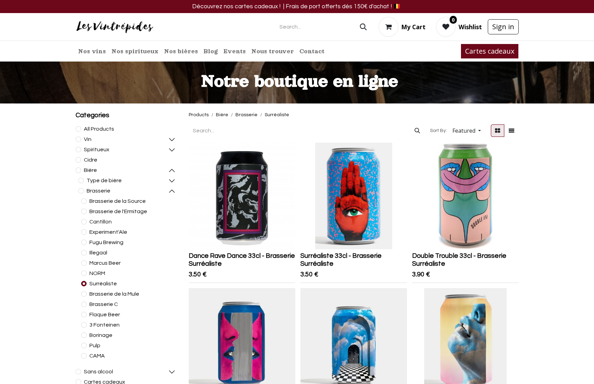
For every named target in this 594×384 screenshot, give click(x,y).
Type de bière (104, 180)
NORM (97, 273)
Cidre (90, 160)
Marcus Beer (105, 263)
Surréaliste (103, 283)
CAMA (97, 356)
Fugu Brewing (106, 242)
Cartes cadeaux (489, 51)
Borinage (100, 335)
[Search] (363, 27)
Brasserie (98, 191)
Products (199, 114)
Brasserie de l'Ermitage (118, 211)
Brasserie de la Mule (114, 294)
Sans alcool (98, 371)
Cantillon (100, 221)
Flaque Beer (104, 314)
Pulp (94, 345)
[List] (511, 130)
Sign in (503, 26)
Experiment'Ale (108, 232)
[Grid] (498, 130)
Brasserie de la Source (117, 201)
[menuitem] (92, 51)
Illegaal (98, 252)
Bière (90, 170)
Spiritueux (96, 149)
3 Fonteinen (104, 325)
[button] (466, 130)
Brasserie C (103, 304)
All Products (99, 129)
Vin (87, 139)
